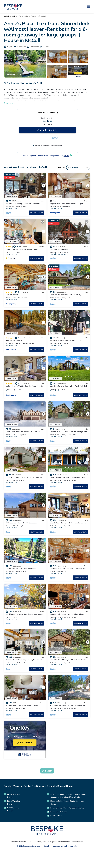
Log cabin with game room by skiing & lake (67, 614)
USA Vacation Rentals (13, 809)
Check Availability (47, 130)
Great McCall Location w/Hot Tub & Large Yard (68, 432)
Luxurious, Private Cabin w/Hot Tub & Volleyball (68, 386)
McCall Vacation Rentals (13, 795)
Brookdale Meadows (64, 391)
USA (19, 16)
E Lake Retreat (12, 295)
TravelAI (73, 846)
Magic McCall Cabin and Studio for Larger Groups (67, 802)
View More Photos (14, 74)
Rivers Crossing (63, 254)
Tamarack (35, 16)
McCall (43, 16)
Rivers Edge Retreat (14, 340)
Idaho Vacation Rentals (13, 802)
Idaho (26, 16)
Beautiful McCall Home (59, 249)
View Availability (36, 212)
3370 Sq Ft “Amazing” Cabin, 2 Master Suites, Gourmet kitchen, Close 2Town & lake (68, 795)
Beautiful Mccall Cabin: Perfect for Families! (23, 249)
